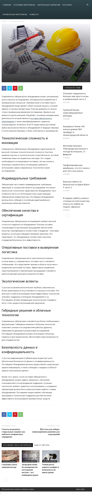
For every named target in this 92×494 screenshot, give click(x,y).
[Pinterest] (15, 88)
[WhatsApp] (20, 88)
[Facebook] (4, 88)
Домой (4, 21)
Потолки (67, 5)
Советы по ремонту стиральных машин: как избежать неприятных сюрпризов (13, 433)
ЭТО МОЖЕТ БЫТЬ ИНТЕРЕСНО (17, 445)
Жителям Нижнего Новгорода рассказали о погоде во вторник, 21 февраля (75, 150)
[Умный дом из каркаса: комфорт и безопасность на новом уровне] (51, 456)
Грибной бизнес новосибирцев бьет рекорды (73, 113)
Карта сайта (80, 489)
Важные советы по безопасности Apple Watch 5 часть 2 (76, 184)
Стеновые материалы (24, 5)
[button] (87, 5)
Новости (33, 14)
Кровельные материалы (15, 14)
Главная (7, 5)
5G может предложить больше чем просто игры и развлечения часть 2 (76, 96)
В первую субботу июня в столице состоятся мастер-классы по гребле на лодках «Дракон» (76, 202)
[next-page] (7, 479)
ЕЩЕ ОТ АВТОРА (41, 445)
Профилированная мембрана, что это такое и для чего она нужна (76, 168)
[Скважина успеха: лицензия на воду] (10, 456)
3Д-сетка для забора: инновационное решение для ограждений (46, 431)
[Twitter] (9, 88)
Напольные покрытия (48, 5)
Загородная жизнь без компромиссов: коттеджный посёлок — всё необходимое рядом (30, 469)
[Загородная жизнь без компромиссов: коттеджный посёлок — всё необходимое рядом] (30, 456)
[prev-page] (3, 479)
